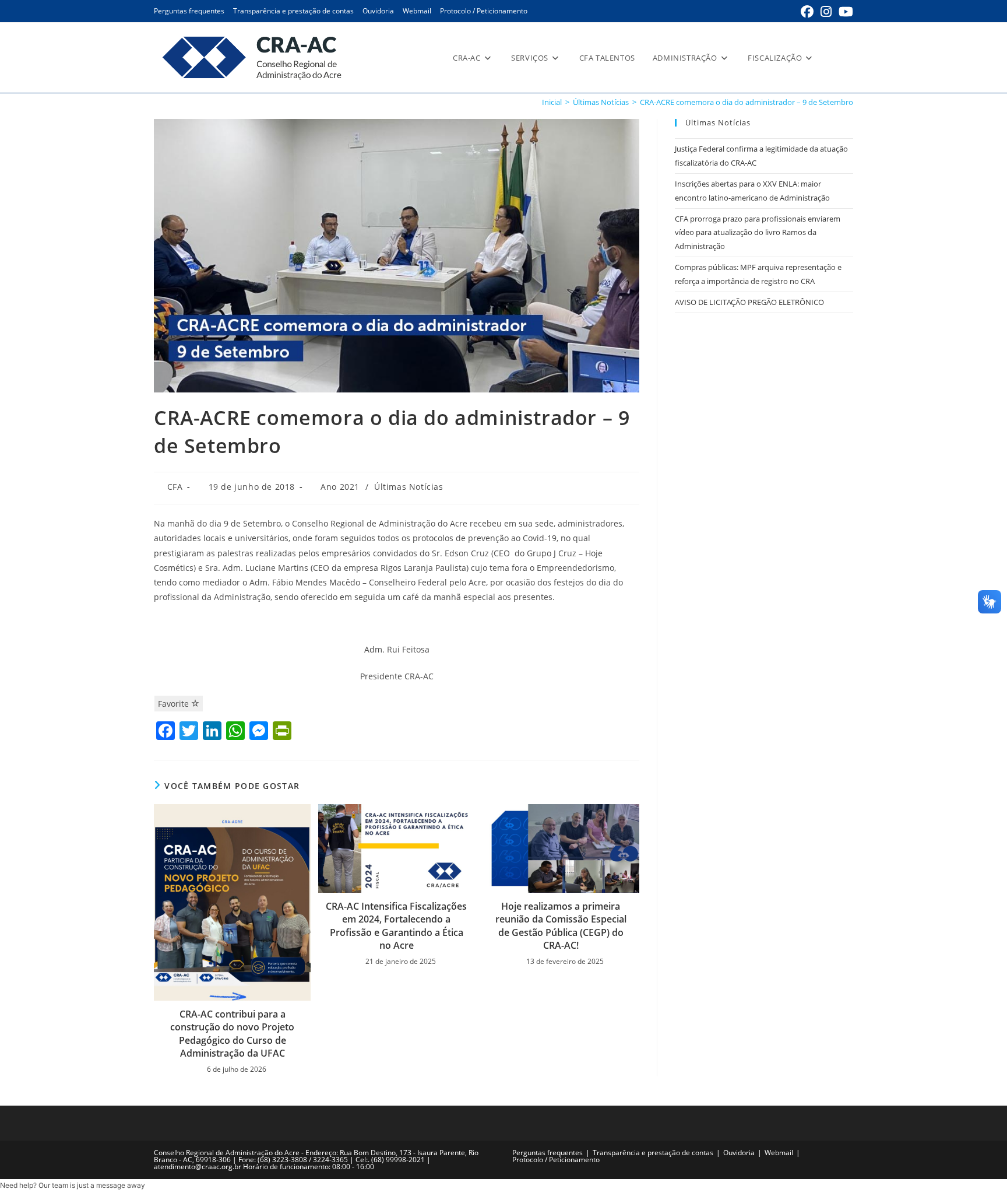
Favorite (174, 703)
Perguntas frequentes (189, 11)
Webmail (417, 11)
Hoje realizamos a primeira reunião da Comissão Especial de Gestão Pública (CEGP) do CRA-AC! (560, 926)
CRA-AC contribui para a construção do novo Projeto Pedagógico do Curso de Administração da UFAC (232, 1034)
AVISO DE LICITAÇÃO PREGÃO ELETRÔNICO (749, 302)
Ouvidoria (378, 11)
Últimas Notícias (408, 486)
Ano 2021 (340, 486)
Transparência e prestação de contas (293, 11)
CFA (175, 486)
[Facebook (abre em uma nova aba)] (807, 11)
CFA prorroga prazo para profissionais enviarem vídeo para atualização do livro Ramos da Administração (757, 232)
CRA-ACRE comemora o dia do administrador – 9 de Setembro (746, 102)
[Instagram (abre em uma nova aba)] (826, 11)
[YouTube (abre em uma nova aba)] (844, 11)
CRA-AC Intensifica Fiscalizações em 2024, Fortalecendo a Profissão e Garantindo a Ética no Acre (396, 926)
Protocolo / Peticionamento (483, 11)
